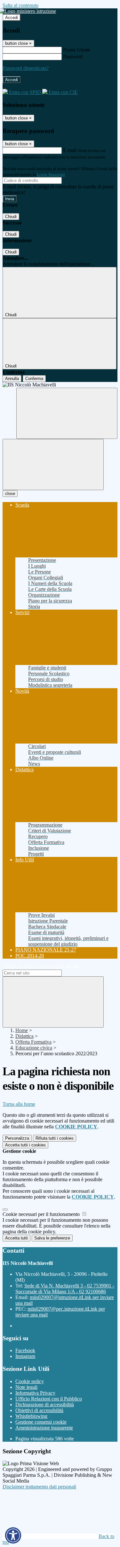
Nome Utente (76, 49)
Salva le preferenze (52, 1238)
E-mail (69, 150)
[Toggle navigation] (53, 464)
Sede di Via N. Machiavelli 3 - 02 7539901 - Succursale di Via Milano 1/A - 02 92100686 (64, 1288)
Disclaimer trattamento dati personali (39, 1486)
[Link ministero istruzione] (29, 11)
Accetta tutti (25, 1145)
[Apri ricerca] (66, 413)
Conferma (34, 378)
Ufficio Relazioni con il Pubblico (48, 1398)
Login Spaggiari (51, 174)
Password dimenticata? (26, 68)
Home (21, 1030)
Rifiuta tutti (55, 1138)
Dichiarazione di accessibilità (44, 1404)
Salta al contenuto (20, 5)
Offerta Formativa (33, 1042)
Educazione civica (33, 1047)
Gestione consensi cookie (41, 1422)
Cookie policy (29, 1381)
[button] (13, 1535)
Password (73, 56)
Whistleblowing (31, 1416)
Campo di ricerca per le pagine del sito (41, 966)
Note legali (26, 1387)
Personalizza (17, 1138)
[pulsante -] (53, 1002)
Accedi (11, 17)
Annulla (12, 378)
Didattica (24, 1036)
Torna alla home (19, 1104)
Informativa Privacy (35, 1393)
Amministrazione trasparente (44, 1427)
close (10, 493)
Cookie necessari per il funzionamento (42, 1214)
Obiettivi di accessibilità (39, 1410)
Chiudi (11, 216)
